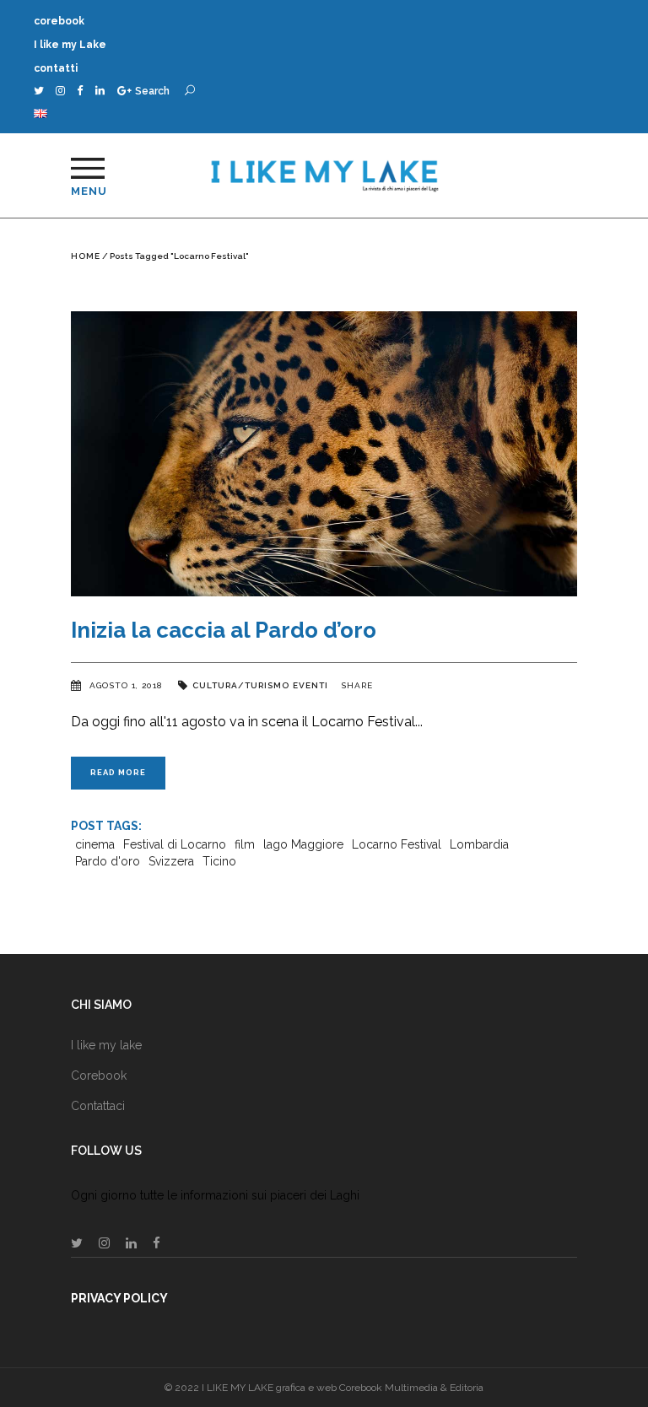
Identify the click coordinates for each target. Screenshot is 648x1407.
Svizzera (171, 861)
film (245, 844)
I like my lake (106, 1045)
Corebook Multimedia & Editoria (411, 1388)
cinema (95, 844)
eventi (310, 685)
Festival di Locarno (174, 844)
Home (85, 256)
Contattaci (98, 1106)
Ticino (219, 861)
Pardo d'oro (107, 861)
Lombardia (479, 844)
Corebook (99, 1075)
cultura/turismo (240, 685)
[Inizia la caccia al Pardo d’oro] (324, 453)
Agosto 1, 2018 (127, 685)
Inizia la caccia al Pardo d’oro (223, 630)
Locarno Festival (396, 844)
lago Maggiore (303, 844)
